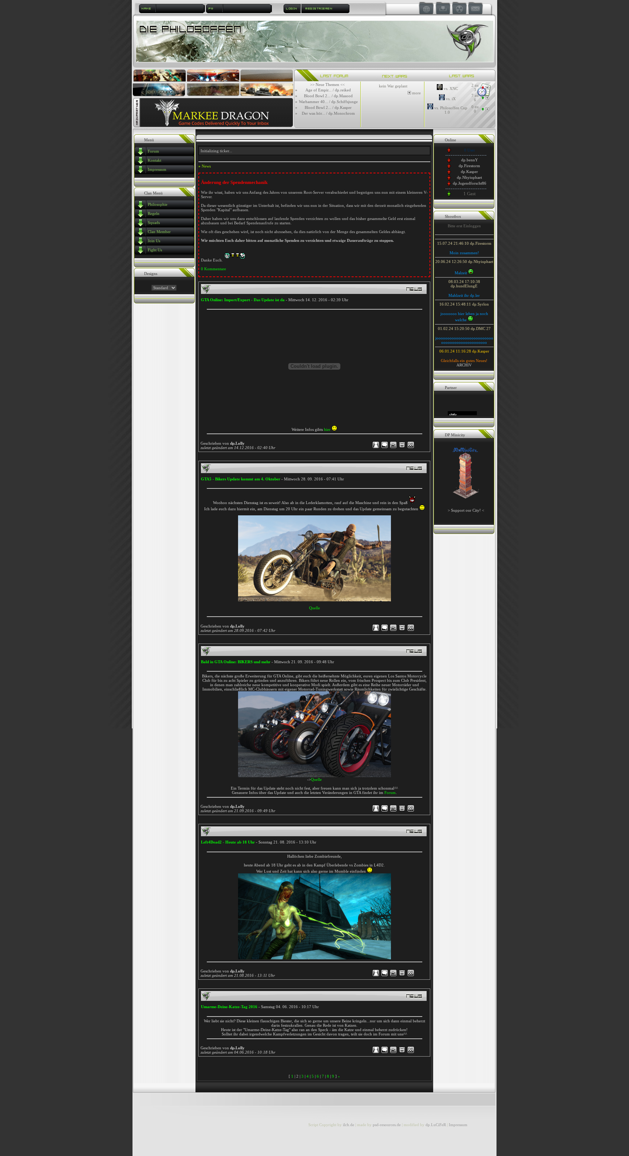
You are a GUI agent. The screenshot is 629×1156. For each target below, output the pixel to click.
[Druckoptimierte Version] (402, 447)
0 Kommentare (213, 269)
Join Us (154, 241)
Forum (153, 151)
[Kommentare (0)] (384, 447)
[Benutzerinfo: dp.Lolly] (376, 447)
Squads (154, 222)
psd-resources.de (387, 1124)
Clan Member (159, 231)
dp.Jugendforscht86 (469, 183)
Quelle (314, 608)
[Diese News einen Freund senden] (393, 447)
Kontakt (154, 160)
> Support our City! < (466, 510)
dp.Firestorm (469, 166)
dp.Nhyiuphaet (469, 177)
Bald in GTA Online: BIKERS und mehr (235, 662)
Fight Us (155, 250)
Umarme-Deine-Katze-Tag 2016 (229, 1006)
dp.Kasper (469, 171)
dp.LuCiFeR (436, 1124)
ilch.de (348, 1124)
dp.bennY (469, 160)
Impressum (157, 169)
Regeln (153, 213)
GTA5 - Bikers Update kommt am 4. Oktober (240, 479)
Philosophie (157, 204)
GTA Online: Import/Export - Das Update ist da (243, 300)
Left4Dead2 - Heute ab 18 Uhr (228, 842)
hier (327, 429)
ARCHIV (464, 365)
